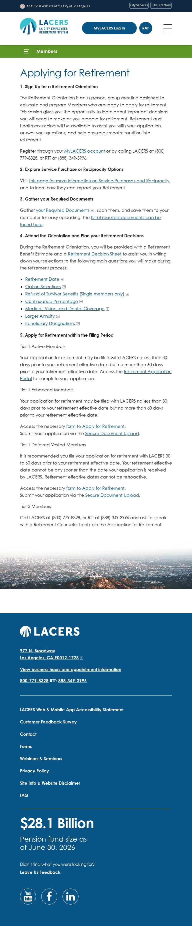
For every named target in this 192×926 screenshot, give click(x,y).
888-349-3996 (72, 680)
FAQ (24, 795)
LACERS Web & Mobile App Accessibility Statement (72, 709)
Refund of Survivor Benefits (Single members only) (74, 293)
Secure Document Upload (112, 433)
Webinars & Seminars (41, 758)
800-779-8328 (34, 680)
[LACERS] (50, 631)
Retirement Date (42, 279)
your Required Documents (63, 210)
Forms (26, 746)
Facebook (49, 897)
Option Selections (43, 286)
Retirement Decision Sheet (95, 253)
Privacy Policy (34, 770)
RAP (145, 28)
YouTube (28, 897)
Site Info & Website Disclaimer (50, 783)
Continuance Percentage (51, 301)
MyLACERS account (84, 151)
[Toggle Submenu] (26, 51)
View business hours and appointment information (70, 669)
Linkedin (70, 897)
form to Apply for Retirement (95, 426)
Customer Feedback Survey (48, 721)
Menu (168, 28)
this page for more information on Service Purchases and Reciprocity (99, 180)
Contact (28, 734)
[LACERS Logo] (44, 26)
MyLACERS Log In (109, 28)
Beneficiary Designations (50, 323)
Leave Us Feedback (40, 872)
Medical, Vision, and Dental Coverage (64, 308)
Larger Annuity (40, 316)
